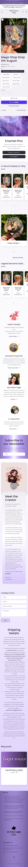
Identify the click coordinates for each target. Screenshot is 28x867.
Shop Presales (13, 336)
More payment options (14, 105)
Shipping (3, 66)
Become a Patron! (18, 257)
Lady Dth (15, 74)
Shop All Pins (13, 429)
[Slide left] (10, 205)
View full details (21, 110)
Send (5, 620)
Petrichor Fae (11, 863)
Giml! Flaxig (6, 84)
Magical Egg (16, 84)
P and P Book (6, 74)
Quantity (3, 90)
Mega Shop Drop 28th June (18, 192)
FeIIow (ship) (13, 243)
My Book (13, 399)
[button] (1, 11)
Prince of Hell (17, 77)
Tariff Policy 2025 (14, 770)
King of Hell (6, 80)
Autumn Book (6, 87)
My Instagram (14, 156)
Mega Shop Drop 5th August (6, 192)
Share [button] (4, 110)
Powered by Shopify (17, 863)
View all (3, 169)
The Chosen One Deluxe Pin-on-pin (13, 71)
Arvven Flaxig (16, 80)
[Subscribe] (23, 454)
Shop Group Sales (13, 368)
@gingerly (8, 573)
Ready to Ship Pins (14, 152)
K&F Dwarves (6, 77)
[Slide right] (17, 205)
